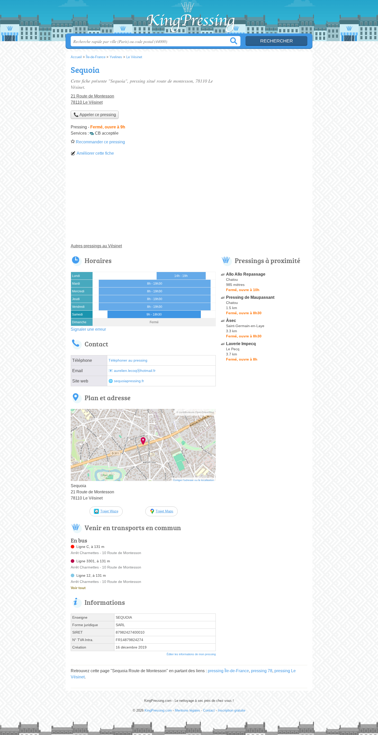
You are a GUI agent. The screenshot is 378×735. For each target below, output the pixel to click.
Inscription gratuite (231, 710)
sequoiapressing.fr (129, 381)
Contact (209, 710)
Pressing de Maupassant (250, 297)
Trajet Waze (109, 511)
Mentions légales (187, 710)
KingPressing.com (189, 18)
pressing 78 (261, 671)
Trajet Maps (164, 511)
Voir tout (78, 588)
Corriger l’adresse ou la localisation (193, 480)
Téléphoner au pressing (128, 360)
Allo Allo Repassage (245, 274)
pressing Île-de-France (228, 671)
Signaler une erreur (88, 329)
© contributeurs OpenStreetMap (195, 412)
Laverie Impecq (241, 344)
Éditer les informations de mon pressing (191, 654)
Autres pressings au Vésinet (96, 246)
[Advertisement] (189, 202)
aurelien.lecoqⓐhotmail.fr (135, 371)
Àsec (231, 320)
